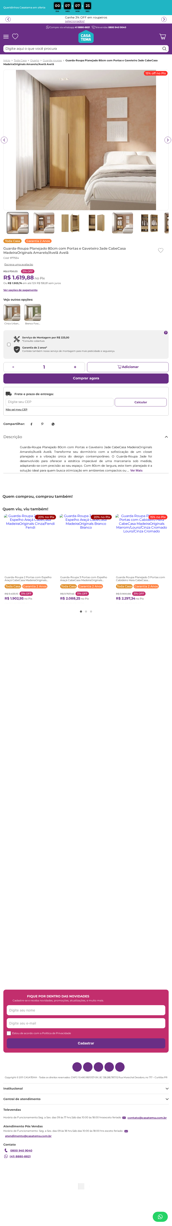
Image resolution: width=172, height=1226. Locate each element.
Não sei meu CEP (16, 409)
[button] (78, 599)
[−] (13, 367)
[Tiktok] (109, 1070)
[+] (75, 367)
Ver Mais (136, 470)
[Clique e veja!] (18, 265)
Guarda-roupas (52, 60)
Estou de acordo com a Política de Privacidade (41, 1033)
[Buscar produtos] (164, 48)
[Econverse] (91, 1188)
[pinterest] (42, 424)
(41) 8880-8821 (20, 1162)
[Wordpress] (120, 1070)
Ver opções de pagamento (20, 290)
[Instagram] (77, 1070)
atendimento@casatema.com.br (28, 1142)
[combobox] (86, 48)
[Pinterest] (98, 1070)
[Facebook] (88, 1070)
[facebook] (31, 424)
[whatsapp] (53, 424)
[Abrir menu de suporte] (160, 1217)
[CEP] (60, 399)
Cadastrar (86, 1043)
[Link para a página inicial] (6, 60)
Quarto (34, 60)
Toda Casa (20, 60)
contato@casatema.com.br (147, 1124)
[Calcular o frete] (141, 402)
